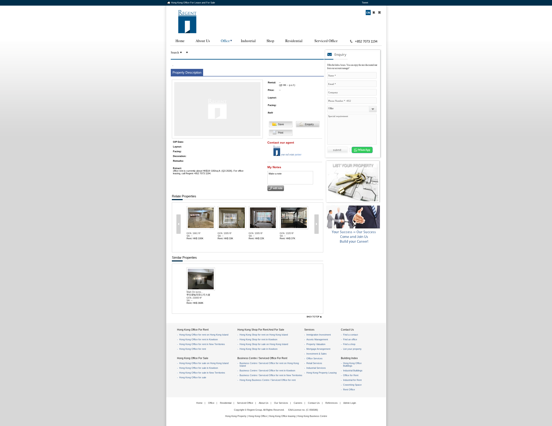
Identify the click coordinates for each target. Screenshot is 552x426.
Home (180, 40)
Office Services (314, 358)
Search (175, 52)
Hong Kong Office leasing (282, 416)
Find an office (350, 339)
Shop (270, 40)
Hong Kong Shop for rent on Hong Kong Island (264, 334)
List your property (352, 349)
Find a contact (350, 334)
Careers (298, 403)
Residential (294, 40)
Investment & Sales (316, 353)
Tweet (365, 2)
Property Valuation (315, 344)
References (331, 403)
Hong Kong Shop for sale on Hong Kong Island (264, 344)
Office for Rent (350, 375)
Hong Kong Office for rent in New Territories (202, 344)
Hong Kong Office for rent (192, 349)
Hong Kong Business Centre (312, 416)
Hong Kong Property (235, 416)
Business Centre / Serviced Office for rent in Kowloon (267, 370)
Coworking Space (352, 384)
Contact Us (314, 403)
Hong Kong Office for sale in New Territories (202, 372)
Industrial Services (316, 368)
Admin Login (349, 403)
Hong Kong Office (257, 416)
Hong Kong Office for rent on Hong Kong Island (203, 334)
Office (225, 40)
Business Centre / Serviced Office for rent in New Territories (271, 375)
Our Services (281, 403)
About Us (203, 40)
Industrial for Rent (352, 380)
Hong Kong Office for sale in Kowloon (198, 368)
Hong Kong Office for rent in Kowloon (198, 339)
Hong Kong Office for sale (192, 377)
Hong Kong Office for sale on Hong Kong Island (204, 363)
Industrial (248, 40)
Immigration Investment (318, 334)
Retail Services (314, 363)
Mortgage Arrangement (318, 349)
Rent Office (349, 389)
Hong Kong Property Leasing (321, 372)
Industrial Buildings (352, 370)
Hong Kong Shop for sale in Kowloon (259, 349)
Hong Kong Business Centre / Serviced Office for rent (268, 380)
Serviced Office (326, 40)
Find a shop (349, 344)
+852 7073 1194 (366, 41)
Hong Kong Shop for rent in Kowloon (258, 339)
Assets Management (317, 339)
